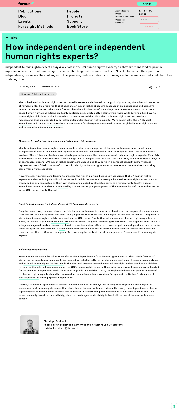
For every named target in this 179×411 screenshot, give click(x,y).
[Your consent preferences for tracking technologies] (174, 406)
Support (74, 21)
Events (24, 21)
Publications (29, 11)
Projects (75, 16)
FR (145, 10)
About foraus (122, 10)
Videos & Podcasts (124, 16)
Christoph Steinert (50, 86)
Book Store (77, 26)
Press (118, 13)
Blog (22, 16)
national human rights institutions (43, 263)
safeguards (74, 155)
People (73, 11)
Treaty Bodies (55, 123)
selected (63, 186)
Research (126, 109)
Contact (119, 22)
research (48, 210)
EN (140, 10)
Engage (147, 3)
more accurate (60, 221)
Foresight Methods (35, 26)
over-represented (29, 277)
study (62, 228)
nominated (46, 182)
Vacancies (120, 19)
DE (150, 10)
